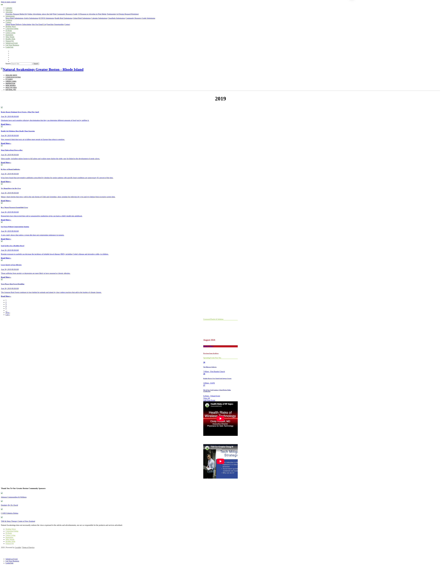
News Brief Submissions (14, 18)
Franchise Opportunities (55, 24)
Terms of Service (28, 547)
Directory (9, 10)
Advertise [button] (9, 12)
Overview (9, 14)
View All (206, 398)
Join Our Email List (39, 24)
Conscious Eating (12, 29)
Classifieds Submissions (116, 18)
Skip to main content (8, 2)
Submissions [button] (10, 16)
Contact (67, 24)
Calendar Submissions (99, 18)
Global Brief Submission (82, 18)
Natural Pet (10, 41)
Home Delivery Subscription (21, 24)
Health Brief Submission (63, 18)
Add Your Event (209, 400)
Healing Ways (11, 26)
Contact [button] (8, 22)
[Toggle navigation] (2, 4)
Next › (8, 313)
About (8, 24)
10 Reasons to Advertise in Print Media (92, 14)
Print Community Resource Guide (65, 14)
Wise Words (10, 37)
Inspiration (9, 35)
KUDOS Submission (46, 18)
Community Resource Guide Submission (140, 18)
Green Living (10, 33)
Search (8, 64)
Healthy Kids (10, 39)
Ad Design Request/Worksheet (127, 14)
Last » (8, 315)
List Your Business (12, 45)
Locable (18, 547)
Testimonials (111, 14)
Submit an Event (12, 43)
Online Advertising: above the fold (39, 14)
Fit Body (9, 31)
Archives (9, 20)
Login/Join (9, 47)
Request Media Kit (20, 14)
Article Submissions (31, 18)
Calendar (9, 8)
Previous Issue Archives (211, 353)
